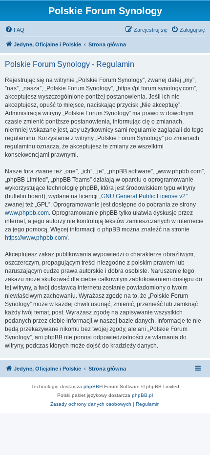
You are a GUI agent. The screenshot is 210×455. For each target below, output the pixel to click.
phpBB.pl (142, 395)
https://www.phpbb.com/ (36, 237)
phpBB (91, 386)
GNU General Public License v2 (143, 196)
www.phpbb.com (27, 212)
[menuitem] (14, 30)
